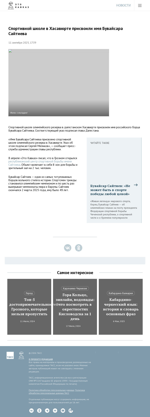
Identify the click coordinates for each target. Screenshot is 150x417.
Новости (123, 5)
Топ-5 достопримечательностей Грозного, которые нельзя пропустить (29, 306)
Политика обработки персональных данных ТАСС (57, 392)
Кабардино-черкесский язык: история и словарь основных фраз (121, 306)
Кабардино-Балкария (121, 293)
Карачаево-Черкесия (75, 288)
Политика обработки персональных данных (51, 390)
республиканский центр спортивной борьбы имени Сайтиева (40, 162)
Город (29, 293)
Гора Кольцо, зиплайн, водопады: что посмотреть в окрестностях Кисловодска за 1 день (75, 306)
